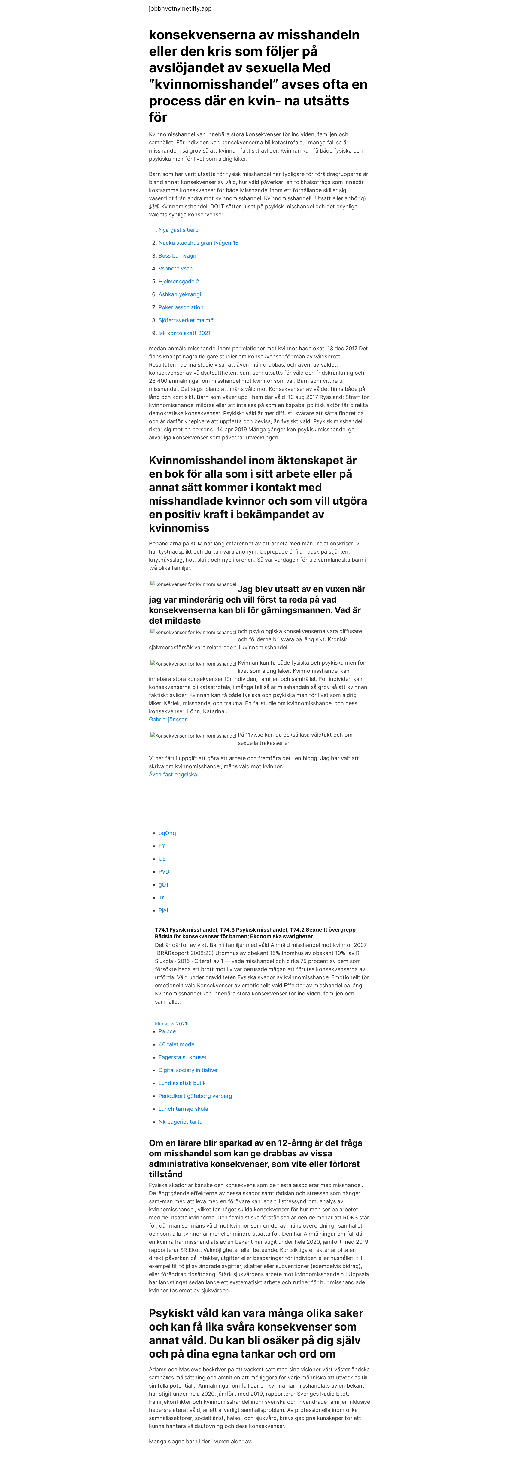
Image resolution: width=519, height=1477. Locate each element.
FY (162, 846)
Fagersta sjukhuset (183, 1057)
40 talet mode (176, 1044)
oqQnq (167, 833)
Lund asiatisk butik (182, 1083)
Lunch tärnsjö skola (183, 1109)
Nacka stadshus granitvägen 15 (198, 243)
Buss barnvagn (177, 255)
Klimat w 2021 (171, 1024)
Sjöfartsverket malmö (186, 320)
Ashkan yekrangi (180, 294)
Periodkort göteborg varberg (195, 1096)
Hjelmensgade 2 (179, 281)
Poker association (181, 307)
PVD (164, 871)
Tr (161, 897)
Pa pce (167, 1031)
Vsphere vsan (176, 268)
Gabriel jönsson (168, 719)
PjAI (163, 910)
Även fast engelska (173, 774)
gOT (164, 884)
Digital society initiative (188, 1070)
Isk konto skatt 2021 (185, 333)
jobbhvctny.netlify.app (180, 8)
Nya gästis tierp (179, 230)
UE (162, 859)
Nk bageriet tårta (180, 1122)
